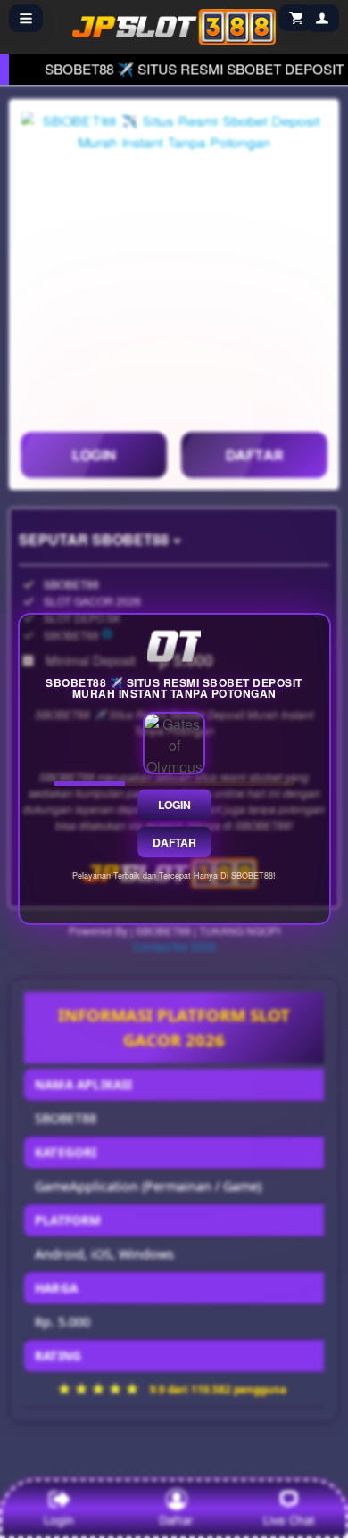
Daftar (174, 842)
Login (174, 805)
